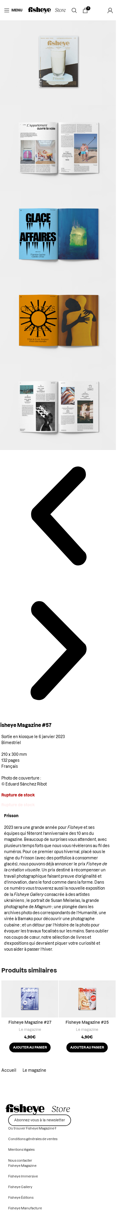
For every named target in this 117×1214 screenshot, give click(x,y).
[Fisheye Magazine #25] (87, 999)
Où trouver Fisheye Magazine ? (32, 1128)
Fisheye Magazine (22, 1165)
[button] (30, 1047)
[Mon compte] (110, 10)
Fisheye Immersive (23, 1176)
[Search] (74, 10)
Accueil (9, 1071)
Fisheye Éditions (20, 1197)
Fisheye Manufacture (25, 1208)
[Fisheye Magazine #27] (29, 999)
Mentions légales (21, 1149)
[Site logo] (47, 10)
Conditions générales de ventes (32, 1139)
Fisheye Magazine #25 (87, 1023)
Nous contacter (20, 1160)
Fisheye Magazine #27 (29, 1023)
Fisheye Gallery (29, 895)
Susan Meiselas (65, 901)
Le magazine (30, 1030)
